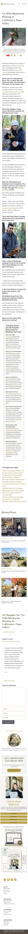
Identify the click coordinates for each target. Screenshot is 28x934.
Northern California (14, 92)
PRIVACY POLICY (21, 931)
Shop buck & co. (7, 902)
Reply (5, 672)
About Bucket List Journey (14, 731)
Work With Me (7, 891)
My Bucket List (7, 890)
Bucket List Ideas (7, 911)
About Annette (7, 888)
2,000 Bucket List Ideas (9, 903)
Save (9, 55)
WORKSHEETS (13, 816)
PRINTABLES (14, 813)
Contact (5, 893)
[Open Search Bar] (19, 4)
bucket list (18, 65)
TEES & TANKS (13, 822)
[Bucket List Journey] (8, 4)
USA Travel (6, 923)
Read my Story (22, 750)
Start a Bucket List (8, 900)
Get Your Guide (15, 393)
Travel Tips (6, 912)
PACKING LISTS (13, 819)
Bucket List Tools (7, 914)
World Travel (6, 921)
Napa (2, 599)
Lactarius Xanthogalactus (10, 208)
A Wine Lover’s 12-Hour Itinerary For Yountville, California (11, 602)
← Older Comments (8, 632)
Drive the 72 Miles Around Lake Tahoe (14, 501)
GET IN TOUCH (12, 931)
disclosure (22, 53)
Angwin (4, 92)
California (6, 924)
